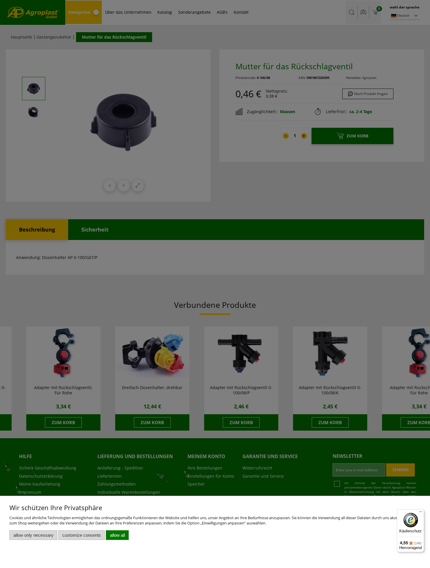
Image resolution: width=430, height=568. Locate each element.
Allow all (117, 535)
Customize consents (81, 535)
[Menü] (420, 513)
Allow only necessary (33, 535)
